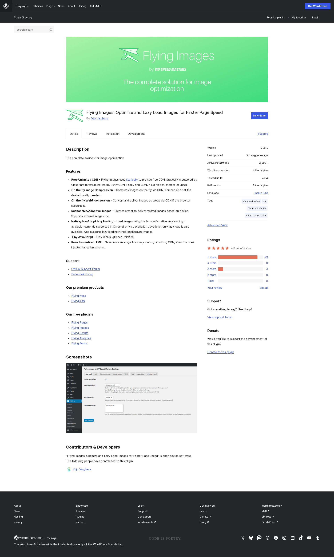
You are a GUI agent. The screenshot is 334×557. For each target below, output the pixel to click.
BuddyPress (270, 522)
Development (136, 133)
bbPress (268, 516)
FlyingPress (78, 295)
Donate (205, 516)
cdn (265, 201)
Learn (141, 505)
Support (263, 133)
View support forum (219, 317)
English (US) (261, 192)
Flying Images (80, 327)
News (17, 511)
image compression (256, 215)
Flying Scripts (79, 333)
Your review (214, 287)
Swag (204, 522)
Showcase (82, 505)
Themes (80, 511)
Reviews (92, 133)
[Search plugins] (50, 29)
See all (264, 287)
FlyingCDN (78, 301)
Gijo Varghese (99, 118)
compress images (257, 208)
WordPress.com (272, 505)
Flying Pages (79, 322)
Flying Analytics (81, 338)
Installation (113, 133)
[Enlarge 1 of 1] (192, 368)
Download (259, 115)
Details (74, 133)
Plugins (80, 516)
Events (204, 511)
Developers (144, 516)
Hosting (18, 516)
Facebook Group (82, 274)
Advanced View (217, 225)
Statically (132, 179)
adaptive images (251, 201)
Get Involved (207, 505)
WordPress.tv (147, 522)
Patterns (81, 522)
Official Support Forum (85, 269)
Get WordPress (317, 6)
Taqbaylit (52, 538)
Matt (266, 511)
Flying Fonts (79, 343)
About (17, 505)
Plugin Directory (23, 17)
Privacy (18, 522)
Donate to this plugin (220, 352)
